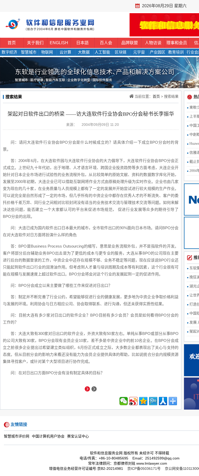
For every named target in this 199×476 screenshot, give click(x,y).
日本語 (82, 43)
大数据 (84, 52)
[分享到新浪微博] (133, 401)
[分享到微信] (123, 401)
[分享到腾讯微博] (153, 401)
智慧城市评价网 (16, 436)
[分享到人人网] (163, 401)
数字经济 (9, 52)
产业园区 (157, 52)
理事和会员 (176, 43)
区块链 (120, 52)
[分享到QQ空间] (143, 401)
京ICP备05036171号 (144, 468)
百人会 (106, 43)
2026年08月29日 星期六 (164, 6)
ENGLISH (59, 43)
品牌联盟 (129, 43)
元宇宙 (139, 52)
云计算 (65, 52)
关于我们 (35, 43)
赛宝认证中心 (78, 436)
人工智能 (102, 52)
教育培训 (176, 52)
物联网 (47, 52)
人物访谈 (153, 43)
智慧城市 (29, 52)
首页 (12, 43)
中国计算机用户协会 (48, 436)
